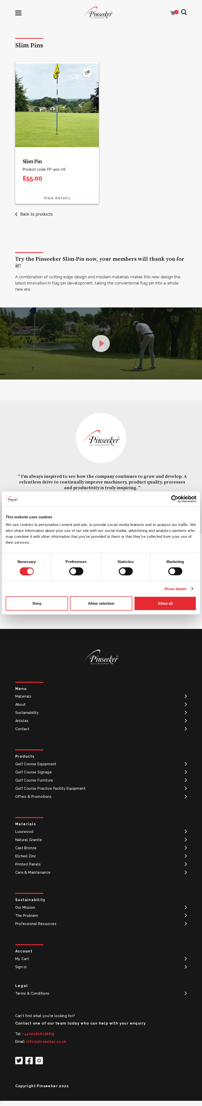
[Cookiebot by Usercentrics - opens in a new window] (174, 499)
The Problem (26, 916)
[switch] (76, 571)
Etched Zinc (25, 856)
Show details (175, 588)
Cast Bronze (26, 848)
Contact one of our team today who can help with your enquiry (80, 1023)
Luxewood (24, 832)
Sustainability (27, 713)
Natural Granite (28, 840)
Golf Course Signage (33, 772)
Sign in (21, 967)
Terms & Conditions (32, 993)
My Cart (22, 959)
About (20, 704)
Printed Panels (28, 864)
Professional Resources (36, 924)
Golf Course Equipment (35, 764)
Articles (22, 721)
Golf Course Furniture (34, 780)
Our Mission (25, 907)
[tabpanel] (101, 462)
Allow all (165, 603)
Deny (37, 603)
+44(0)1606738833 (38, 1034)
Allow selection (101, 603)
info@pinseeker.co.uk (46, 1042)
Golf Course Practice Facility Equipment (50, 788)
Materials (23, 696)
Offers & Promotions (33, 797)
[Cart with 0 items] (172, 13)
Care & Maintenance (33, 872)
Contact (22, 729)
